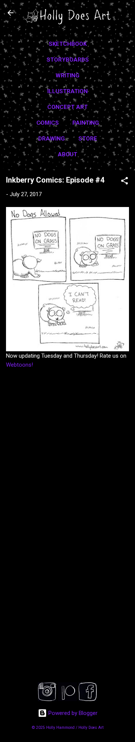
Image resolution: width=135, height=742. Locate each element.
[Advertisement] (67, 617)
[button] (124, 182)
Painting (85, 122)
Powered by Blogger (72, 713)
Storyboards (67, 59)
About (67, 154)
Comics (47, 122)
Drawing (51, 138)
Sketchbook (68, 44)
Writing (68, 75)
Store (87, 138)
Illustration (67, 91)
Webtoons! (19, 364)
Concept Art (67, 107)
